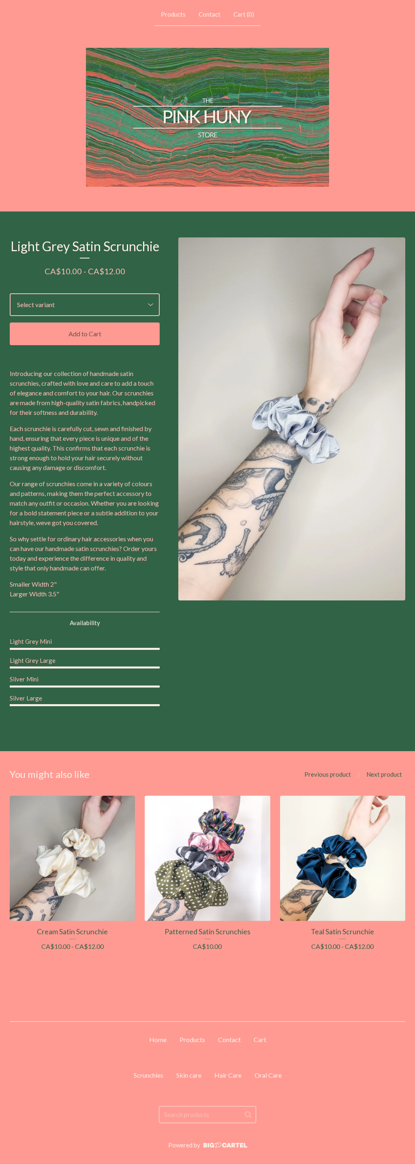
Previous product (327, 774)
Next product (384, 774)
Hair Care (228, 1075)
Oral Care (268, 1075)
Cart (260, 1039)
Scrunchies (148, 1075)
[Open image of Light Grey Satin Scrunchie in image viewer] (291, 418)
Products (173, 14)
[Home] (207, 117)
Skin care (188, 1075)
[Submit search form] (248, 1114)
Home (158, 1039)
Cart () (243, 14)
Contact (209, 14)
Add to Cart (84, 333)
